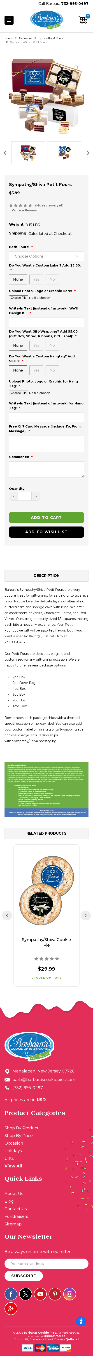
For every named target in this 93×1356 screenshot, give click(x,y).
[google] (11, 1308)
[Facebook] (11, 1294)
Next (88, 152)
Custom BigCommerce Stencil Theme (38, 1339)
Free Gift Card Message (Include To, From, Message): (45, 428)
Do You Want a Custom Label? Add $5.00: (45, 265)
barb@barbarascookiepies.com (43, 1079)
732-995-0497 (74, 4)
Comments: (19, 457)
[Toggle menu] (9, 20)
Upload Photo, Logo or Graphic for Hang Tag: (43, 383)
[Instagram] (69, 1294)
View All (13, 1166)
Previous (5, 152)
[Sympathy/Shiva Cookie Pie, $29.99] (46, 891)
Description (47, 576)
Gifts (9, 1158)
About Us (14, 1193)
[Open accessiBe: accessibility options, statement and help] (81, 1321)
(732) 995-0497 (27, 1087)
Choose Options (46, 977)
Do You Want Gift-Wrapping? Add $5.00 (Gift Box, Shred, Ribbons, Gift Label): (43, 333)
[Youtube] (40, 1294)
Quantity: (17, 489)
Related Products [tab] (46, 833)
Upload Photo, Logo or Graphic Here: (41, 291)
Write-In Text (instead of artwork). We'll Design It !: (43, 310)
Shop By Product (22, 1128)
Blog (9, 1201)
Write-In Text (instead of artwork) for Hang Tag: (46, 405)
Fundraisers (16, 1216)
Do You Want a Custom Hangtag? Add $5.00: (42, 358)
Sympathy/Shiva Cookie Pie (46, 942)
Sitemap (13, 1224)
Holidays (13, 1150)
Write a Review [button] (24, 210)
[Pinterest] (55, 1294)
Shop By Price (19, 1135)
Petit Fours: (19, 247)
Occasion (14, 1143)
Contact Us (16, 1208)
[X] (25, 1294)
